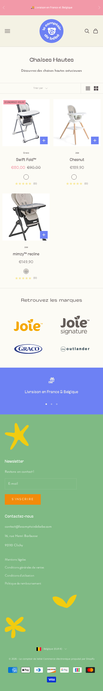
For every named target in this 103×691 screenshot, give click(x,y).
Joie (77, 153)
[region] (51, 386)
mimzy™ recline (26, 254)
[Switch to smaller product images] (96, 88)
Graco (26, 153)
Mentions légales (15, 559)
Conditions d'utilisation (19, 575)
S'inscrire (23, 499)
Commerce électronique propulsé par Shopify (68, 659)
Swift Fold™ (26, 160)
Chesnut (77, 160)
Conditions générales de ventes (24, 567)
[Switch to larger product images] (88, 88)
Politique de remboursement (23, 583)
